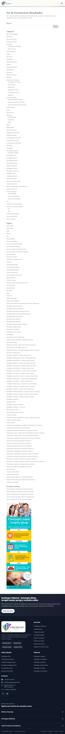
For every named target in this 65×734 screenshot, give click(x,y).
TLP (9, 208)
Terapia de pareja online (13, 181)
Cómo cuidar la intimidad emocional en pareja (20, 489)
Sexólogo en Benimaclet (41, 665)
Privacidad (49, 731)
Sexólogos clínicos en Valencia (15, 404)
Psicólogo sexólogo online (14, 327)
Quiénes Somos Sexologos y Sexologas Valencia (20, 340)
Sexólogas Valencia (12, 168)
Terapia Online (11, 422)
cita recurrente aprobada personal (16, 249)
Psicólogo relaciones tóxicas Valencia (17, 324)
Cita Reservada (11, 254)
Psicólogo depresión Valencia (15, 316)
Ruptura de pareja (12, 165)
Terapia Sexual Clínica (13, 472)
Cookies (56, 731)
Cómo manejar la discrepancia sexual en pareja (20, 491)
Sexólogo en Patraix (39, 668)
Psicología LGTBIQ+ (13, 153)
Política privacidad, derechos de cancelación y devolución (23, 303)
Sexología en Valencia (13, 171)
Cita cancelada (11, 239)
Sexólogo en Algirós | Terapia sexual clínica (19, 355)
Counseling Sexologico (13, 270)
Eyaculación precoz (39, 644)
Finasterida (11, 119)
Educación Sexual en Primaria (16, 102)
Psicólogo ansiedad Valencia (14, 306)
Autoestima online (12, 62)
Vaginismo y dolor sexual (41, 647)
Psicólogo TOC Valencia (13, 329)
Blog (8, 231)
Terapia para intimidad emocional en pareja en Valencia (22, 453)
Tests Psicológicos (12, 191)
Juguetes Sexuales (12, 135)
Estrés (8, 110)
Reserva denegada (12, 342)
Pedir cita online (8, 611)
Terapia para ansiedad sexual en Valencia (18, 428)
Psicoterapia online (6, 668)
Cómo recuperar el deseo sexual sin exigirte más (20, 497)
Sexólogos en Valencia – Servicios (16, 407)
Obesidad (9, 145)
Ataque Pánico (12, 49)
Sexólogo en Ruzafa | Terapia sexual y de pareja (20, 396)
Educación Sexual (11, 97)
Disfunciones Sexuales (13, 80)
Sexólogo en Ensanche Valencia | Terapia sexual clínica (22, 376)
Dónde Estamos (11, 277)
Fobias (8, 125)
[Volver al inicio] (16, 626)
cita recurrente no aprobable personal (17, 252)
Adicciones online (12, 39)
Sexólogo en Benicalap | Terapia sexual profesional (21, 358)
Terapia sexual (38, 629)
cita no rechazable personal (14, 244)
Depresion (9, 72)
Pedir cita (9, 295)
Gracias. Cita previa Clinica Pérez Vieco (17, 283)
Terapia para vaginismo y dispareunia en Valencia (21, 464)
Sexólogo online (11, 402)
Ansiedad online (11, 51)
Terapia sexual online (13, 474)
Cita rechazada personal (13, 246)
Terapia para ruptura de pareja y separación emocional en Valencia (26, 461)
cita (8, 236)
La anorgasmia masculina (14, 138)
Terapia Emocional (12, 184)
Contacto (9, 262)
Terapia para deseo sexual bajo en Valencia (19, 441)
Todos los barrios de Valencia (10, 726)
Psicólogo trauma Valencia (14, 332)
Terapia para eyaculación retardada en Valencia (20, 448)
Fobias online (10, 127)
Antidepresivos (12, 117)
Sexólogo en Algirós (39, 656)
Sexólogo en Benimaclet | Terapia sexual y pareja (21, 360)
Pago (8, 293)
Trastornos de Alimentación (14, 204)
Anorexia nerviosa (12, 42)
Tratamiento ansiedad (13, 214)
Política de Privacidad (13, 301)
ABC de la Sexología (12, 34)
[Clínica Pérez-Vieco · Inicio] (6, 3)
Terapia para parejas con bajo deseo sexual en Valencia (22, 456)
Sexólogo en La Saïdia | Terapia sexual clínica (19, 381)
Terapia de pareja (12, 178)
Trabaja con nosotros (12, 482)
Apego (8, 54)
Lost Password (11, 288)
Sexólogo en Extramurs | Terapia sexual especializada (22, 378)
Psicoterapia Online (12, 160)
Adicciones (10, 36)
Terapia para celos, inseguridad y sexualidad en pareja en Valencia (26, 433)
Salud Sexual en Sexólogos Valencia (17, 347)
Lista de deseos (11, 285)
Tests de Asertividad (13, 196)
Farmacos (9, 115)
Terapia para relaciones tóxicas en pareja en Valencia (22, 459)
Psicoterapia (10, 334)
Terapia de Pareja (12, 415)
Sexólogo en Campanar (40, 671)
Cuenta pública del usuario (14, 275)
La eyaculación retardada (14, 143)
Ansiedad (9, 44)
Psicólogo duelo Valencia (13, 319)
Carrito (8, 233)
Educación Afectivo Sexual (15, 99)
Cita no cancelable (12, 241)
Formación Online (12, 130)
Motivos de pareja (7, 712)
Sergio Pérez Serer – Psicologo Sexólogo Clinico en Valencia (23, 350)
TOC (8, 201)
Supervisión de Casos (13, 409)
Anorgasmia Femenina (14, 82)
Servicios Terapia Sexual (13, 353)
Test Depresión (12, 193)
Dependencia (10, 69)
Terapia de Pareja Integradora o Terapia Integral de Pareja (23, 417)
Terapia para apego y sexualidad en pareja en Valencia (22, 430)
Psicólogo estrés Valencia (14, 321)
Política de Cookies (12, 298)
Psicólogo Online (11, 155)
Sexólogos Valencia (12, 176)
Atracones (9, 57)
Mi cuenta (9, 290)
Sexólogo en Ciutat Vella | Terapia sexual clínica (20, 368)
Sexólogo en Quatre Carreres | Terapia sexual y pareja (22, 394)
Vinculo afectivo (11, 219)
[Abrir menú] (62, 3)
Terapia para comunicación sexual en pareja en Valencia (23, 435)
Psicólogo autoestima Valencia (15, 308)
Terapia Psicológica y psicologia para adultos (19, 466)
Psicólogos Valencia (12, 158)
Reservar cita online (7, 671)
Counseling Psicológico (13, 267)
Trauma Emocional (12, 216)
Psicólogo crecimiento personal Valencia (18, 311)
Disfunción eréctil (39, 641)
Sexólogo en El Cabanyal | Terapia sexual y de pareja (22, 371)
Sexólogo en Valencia (40, 626)
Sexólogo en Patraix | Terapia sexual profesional (20, 389)
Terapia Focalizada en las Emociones (17, 186)
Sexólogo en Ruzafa (39, 662)
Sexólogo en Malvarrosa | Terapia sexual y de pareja (21, 384)
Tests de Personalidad (14, 199)
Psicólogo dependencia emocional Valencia (19, 314)
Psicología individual (8, 719)
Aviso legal (43, 731)
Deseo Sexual (11, 84)
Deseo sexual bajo (39, 638)
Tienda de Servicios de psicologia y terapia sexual (21, 479)
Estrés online (10, 112)
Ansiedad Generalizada (14, 46)
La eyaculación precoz (13, 140)
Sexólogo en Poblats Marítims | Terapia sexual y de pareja (23, 391)
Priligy (9, 122)
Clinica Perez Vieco (12, 257)
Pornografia (10, 148)
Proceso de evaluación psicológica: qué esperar (20, 494)
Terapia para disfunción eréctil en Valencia (19, 443)
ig (7, 693)
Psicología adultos (39, 635)
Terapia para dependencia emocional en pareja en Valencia (23, 438)
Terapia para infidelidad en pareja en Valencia (20, 451)
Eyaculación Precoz (13, 90)
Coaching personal (12, 67)
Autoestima (10, 59)
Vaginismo (11, 95)
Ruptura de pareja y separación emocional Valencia (21, 345)
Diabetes (9, 77)
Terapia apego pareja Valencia (15, 412)
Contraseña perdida (12, 264)
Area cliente (10, 226)
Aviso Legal (10, 228)
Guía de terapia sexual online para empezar (19, 499)
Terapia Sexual (11, 469)
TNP (9, 211)
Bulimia (9, 64)
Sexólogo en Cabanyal (40, 659)
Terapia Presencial (12, 189)
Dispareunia (11, 87)
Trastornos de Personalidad (14, 206)
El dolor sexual (11, 107)
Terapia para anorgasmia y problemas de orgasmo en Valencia (24, 425)
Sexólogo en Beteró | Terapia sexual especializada (21, 363)
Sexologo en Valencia (12, 399)
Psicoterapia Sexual (12, 163)
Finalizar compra (11, 280)
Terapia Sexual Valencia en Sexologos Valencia (20, 477)
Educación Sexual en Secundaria (17, 105)
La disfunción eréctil (13, 92)
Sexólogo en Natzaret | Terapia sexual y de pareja (21, 386)
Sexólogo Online (11, 173)
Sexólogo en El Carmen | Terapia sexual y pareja (20, 373)
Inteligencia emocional (13, 132)
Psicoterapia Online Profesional (15, 337)
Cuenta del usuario (12, 272)
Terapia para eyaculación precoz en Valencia (19, 446)
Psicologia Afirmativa (12, 151)
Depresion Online (12, 75)
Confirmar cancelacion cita (14, 259)
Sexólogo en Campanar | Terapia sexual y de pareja (21, 365)
